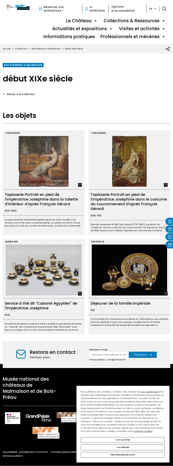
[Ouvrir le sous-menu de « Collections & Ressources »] (163, 21)
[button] (164, 9)
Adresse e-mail (98, 349)
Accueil (7, 48)
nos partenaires (149, 391)
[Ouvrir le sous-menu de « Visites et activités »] (163, 29)
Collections (21, 48)
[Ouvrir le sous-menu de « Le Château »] (95, 21)
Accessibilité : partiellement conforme (25, 452)
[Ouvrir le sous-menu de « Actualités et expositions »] (111, 29)
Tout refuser (122, 447)
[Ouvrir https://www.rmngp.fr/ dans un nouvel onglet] (38, 418)
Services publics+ (13, 456)
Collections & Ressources (131, 21)
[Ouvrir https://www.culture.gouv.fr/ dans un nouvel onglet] (12, 418)
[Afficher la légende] (80, 185)
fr (151, 8)
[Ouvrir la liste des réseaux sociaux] (168, 49)
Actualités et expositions (79, 29)
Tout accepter (122, 440)
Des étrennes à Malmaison (46, 48)
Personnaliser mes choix (122, 455)
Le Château (79, 21)
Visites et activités (139, 29)
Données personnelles (64, 452)
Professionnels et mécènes (129, 37)
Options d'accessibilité (123, 9)
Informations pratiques (69, 37)
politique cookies (143, 431)
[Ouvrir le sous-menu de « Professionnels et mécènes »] (163, 36)
